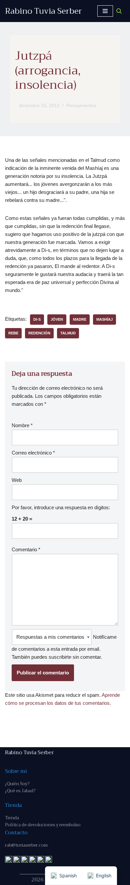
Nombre (22, 425)
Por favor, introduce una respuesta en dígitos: (61, 507)
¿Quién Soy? (17, 784)
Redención (39, 333)
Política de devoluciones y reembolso (42, 825)
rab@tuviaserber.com (26, 845)
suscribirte (60, 657)
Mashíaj (104, 319)
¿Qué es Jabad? (20, 791)
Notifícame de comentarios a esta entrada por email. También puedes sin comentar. (64, 647)
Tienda (12, 818)
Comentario (26, 549)
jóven (57, 319)
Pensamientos (81, 105)
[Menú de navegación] (105, 11)
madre (79, 319)
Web (17, 480)
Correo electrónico (33, 453)
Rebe (13, 333)
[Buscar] (119, 11)
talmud (68, 333)
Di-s (37, 319)
